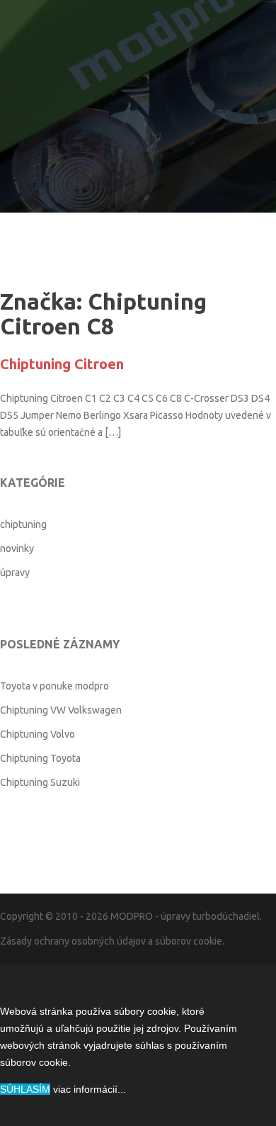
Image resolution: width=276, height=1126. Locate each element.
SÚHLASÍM (25, 1089)
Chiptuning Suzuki (40, 782)
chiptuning (23, 524)
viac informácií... (89, 1089)
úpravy (15, 572)
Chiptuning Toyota (40, 758)
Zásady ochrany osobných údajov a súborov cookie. (112, 941)
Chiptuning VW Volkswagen (61, 710)
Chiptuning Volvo (37, 734)
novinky (17, 548)
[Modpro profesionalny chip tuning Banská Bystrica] (138, 81)
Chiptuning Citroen (62, 364)
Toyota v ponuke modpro (54, 686)
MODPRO (131, 916)
